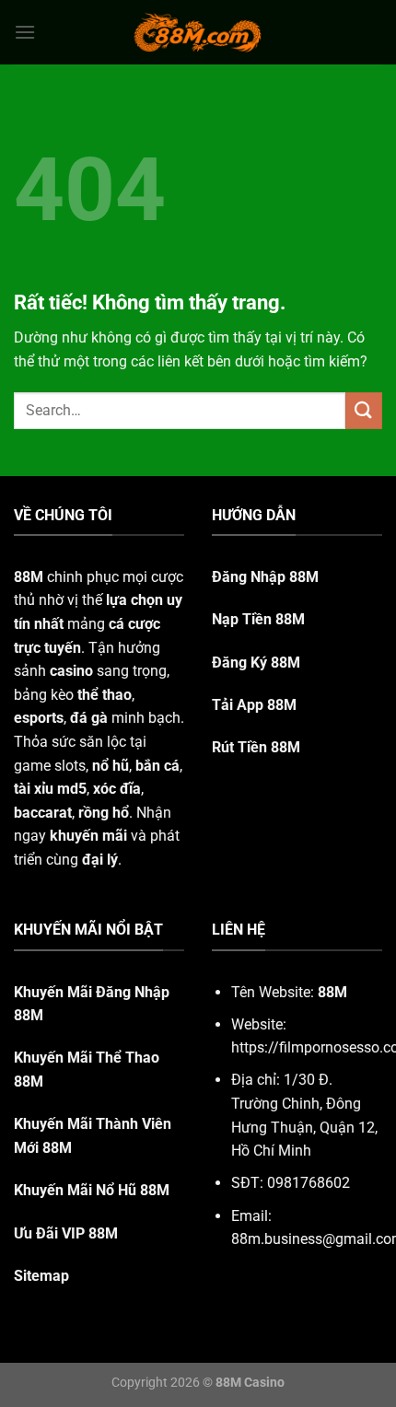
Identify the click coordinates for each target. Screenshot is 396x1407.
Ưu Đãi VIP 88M (66, 1233)
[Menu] (25, 31)
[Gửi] (363, 410)
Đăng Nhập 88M (265, 577)
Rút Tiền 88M (256, 747)
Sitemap (41, 1276)
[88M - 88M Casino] (198, 32)
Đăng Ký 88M (256, 662)
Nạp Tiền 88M (258, 619)
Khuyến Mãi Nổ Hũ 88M (91, 1190)
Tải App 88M (254, 705)
